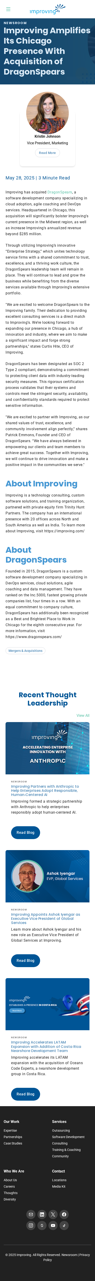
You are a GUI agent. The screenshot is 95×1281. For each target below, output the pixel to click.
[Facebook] (64, 1214)
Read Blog (26, 832)
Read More (47, 153)
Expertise (10, 1130)
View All (83, 715)
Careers (9, 1186)
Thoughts (11, 1193)
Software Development (68, 1137)
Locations (59, 1180)
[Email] (31, 1214)
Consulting (60, 1143)
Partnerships (13, 1137)
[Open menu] (8, 9)
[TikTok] (64, 1225)
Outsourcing (61, 1130)
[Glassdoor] (42, 1225)
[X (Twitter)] (53, 1214)
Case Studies (13, 1143)
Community (60, 1156)
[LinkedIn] (42, 1214)
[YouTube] (53, 1225)
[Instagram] (31, 1225)
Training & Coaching (66, 1150)
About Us (10, 1180)
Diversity (10, 1199)
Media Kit (58, 1186)
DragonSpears (60, 192)
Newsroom (69, 1255)
